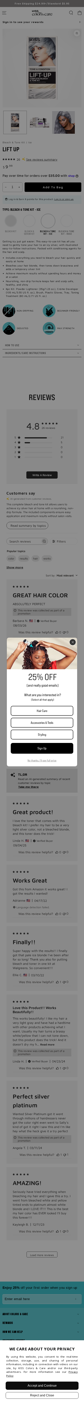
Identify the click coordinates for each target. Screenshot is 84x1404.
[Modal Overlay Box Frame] (42, 702)
